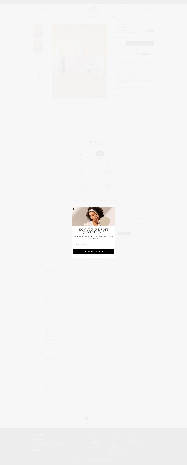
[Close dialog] (74, 209)
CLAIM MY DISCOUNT (93, 251)
